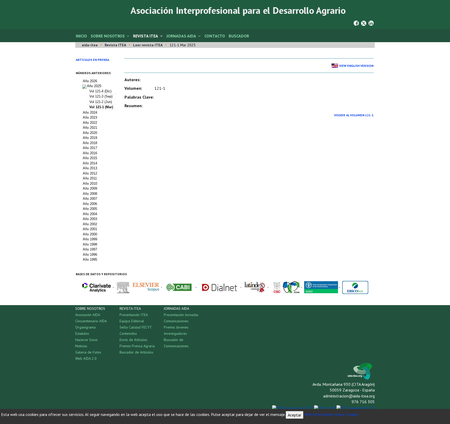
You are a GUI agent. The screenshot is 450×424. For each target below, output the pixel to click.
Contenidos (128, 333)
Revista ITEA (145, 35)
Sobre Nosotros (108, 35)
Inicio (81, 35)
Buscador (239, 35)
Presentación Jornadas (181, 314)
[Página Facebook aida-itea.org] (356, 22)
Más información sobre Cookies (331, 414)
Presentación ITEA (134, 314)
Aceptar (294, 414)
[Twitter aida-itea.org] (363, 22)
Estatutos (82, 333)
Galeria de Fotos (88, 352)
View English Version (356, 66)
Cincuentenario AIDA (91, 321)
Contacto (214, 35)
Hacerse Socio (86, 339)
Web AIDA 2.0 (86, 358)
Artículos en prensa (92, 60)
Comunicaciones (176, 321)
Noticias (81, 346)
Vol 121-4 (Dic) (100, 91)
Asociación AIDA (87, 314)
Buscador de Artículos (136, 352)
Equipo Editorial (132, 321)
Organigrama (85, 327)
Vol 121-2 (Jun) (100, 102)
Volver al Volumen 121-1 (354, 115)
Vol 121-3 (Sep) (101, 96)
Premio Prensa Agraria (137, 346)
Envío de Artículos (133, 339)
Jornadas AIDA (181, 35)
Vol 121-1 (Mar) (101, 107)
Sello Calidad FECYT (136, 327)
